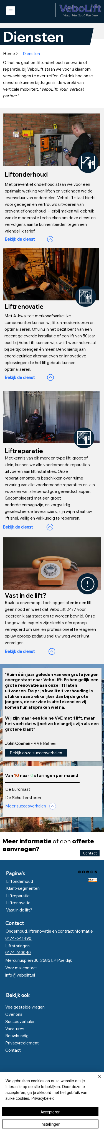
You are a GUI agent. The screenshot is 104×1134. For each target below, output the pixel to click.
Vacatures (14, 1028)
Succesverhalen (20, 1021)
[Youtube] (91, 872)
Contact (15, 923)
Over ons (13, 1014)
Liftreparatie (18, 895)
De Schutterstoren (23, 797)
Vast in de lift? (19, 910)
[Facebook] (83, 872)
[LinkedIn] (87, 872)
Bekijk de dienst (20, 239)
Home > (11, 53)
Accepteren (50, 1112)
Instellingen (50, 1124)
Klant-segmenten (23, 888)
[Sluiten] (96, 1080)
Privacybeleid (43, 1098)
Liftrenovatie (18, 902)
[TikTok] (96, 872)
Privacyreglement (22, 1043)
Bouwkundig (17, 1035)
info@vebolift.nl (20, 975)
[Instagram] (79, 872)
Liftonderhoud (19, 881)
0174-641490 (18, 938)
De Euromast (17, 789)
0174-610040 (18, 952)
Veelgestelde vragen (25, 1007)
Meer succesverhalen (25, 806)
